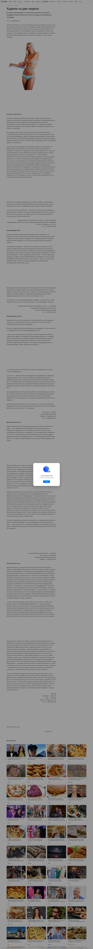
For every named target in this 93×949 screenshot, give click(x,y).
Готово (46, 481)
